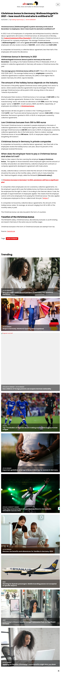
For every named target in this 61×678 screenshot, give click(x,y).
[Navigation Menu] (58, 4)
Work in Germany (12, 238)
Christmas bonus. (27, 106)
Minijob (45, 198)
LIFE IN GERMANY (31, 20)
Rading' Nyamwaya (17, 20)
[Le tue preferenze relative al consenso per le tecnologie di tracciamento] (59, 508)
